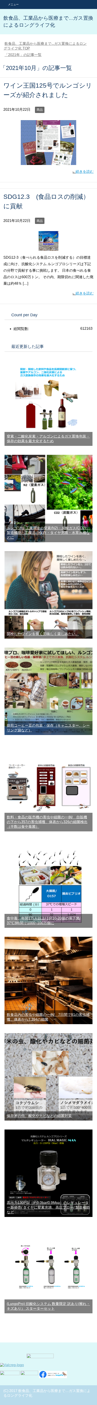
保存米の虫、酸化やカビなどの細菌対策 (39, 1116)
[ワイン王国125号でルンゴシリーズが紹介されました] (48, 161)
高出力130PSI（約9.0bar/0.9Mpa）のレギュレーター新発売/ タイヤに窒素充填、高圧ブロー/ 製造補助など (48, 1207)
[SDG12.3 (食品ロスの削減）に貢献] (48, 247)
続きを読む (85, 171)
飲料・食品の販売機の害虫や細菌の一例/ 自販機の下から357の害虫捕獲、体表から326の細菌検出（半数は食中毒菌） (47, 821)
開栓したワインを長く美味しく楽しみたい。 (43, 634)
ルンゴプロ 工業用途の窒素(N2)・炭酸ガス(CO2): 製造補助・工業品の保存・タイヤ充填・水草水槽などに (48, 532)
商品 (40, 109)
